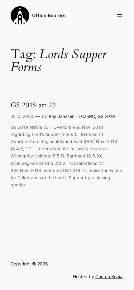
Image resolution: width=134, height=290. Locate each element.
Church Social (109, 276)
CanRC (88, 116)
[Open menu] (119, 15)
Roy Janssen (61, 116)
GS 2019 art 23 (33, 105)
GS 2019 (106, 116)
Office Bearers (48, 15)
